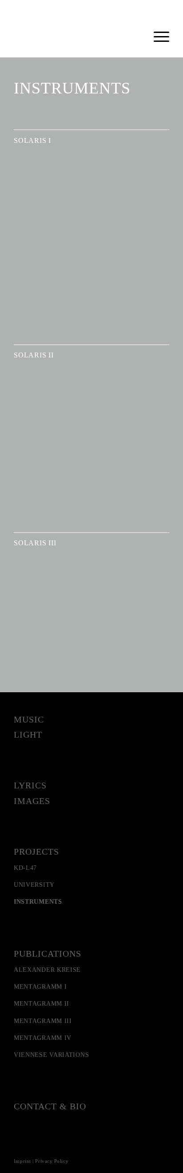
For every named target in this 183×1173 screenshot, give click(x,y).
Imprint (22, 1161)
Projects (36, 851)
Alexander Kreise (47, 969)
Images (32, 801)
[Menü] (157, 35)
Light (28, 734)
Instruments (38, 901)
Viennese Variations (51, 1054)
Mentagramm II (41, 1003)
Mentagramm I (40, 986)
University (34, 884)
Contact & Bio (50, 1106)
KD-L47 (25, 868)
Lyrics (30, 785)
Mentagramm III (43, 1021)
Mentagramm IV (43, 1038)
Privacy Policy (51, 1161)
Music (29, 719)
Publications (47, 953)
